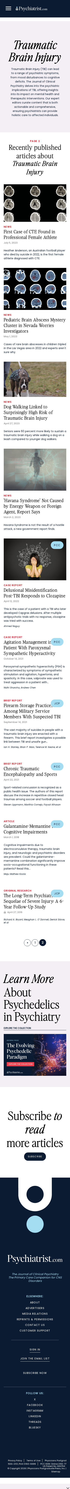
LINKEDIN (35, 1416)
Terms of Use (33, 1460)
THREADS (35, 1422)
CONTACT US (35, 1325)
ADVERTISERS (35, 1308)
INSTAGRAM (35, 1411)
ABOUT (35, 1302)
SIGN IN (35, 1349)
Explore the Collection (17, 1028)
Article (9, 821)
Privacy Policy (15, 1460)
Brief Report (13, 700)
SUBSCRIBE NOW (35, 1373)
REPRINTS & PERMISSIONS (35, 1319)
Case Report (13, 585)
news (8, 227)
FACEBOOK (35, 1405)
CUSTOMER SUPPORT (35, 1330)
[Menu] (8, 9)
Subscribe (35, 1156)
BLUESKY (35, 1427)
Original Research (18, 890)
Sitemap (55, 1471)
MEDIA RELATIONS (35, 1314)
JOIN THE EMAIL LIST (35, 1358)
